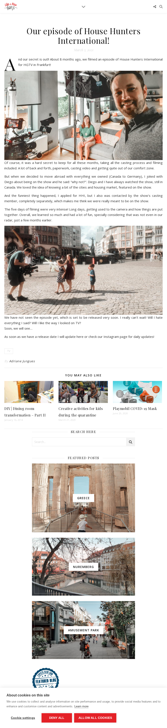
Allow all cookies (95, 718)
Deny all (57, 718)
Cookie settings (23, 718)
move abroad (54, 176)
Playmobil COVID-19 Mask (135, 408)
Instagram (111, 336)
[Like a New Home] (10, 6)
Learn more (81, 706)
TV (8, 351)
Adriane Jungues (22, 361)
